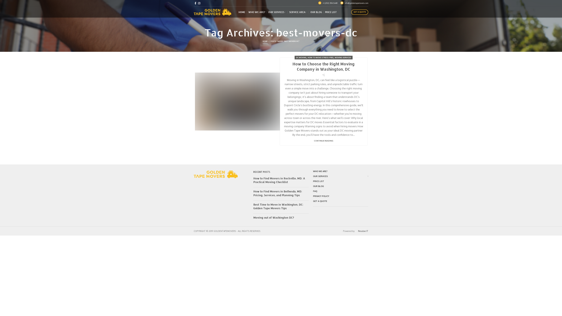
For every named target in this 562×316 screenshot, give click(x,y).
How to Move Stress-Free (321, 57)
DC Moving (301, 57)
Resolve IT (363, 231)
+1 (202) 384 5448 (330, 3)
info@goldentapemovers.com (356, 3)
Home (265, 41)
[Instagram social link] (199, 3)
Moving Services (343, 57)
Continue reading (323, 141)
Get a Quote (360, 12)
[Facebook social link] (195, 3)
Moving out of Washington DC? (273, 217)
